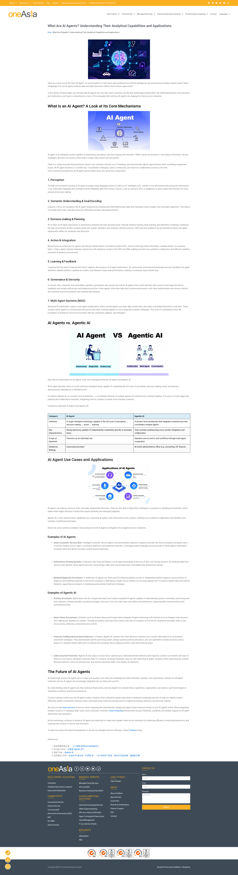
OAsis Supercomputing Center (74, 3)
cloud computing (116, 711)
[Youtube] (216, 3)
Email (144, 783)
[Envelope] (224, 3)
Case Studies (38, 3)
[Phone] (228, 3)
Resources (23, 3)
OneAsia (133, 730)
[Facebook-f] (76, 769)
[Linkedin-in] (82, 769)
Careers (55, 3)
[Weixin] (220, 3)
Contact (213, 14)
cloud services (68, 707)
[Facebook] (209, 3)
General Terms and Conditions (169, 867)
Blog (48, 3)
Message (145, 791)
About (11, 3)
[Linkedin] (212, 3)
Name (144, 774)
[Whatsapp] (8, 859)
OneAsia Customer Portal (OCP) (102, 3)
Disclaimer (186, 867)
